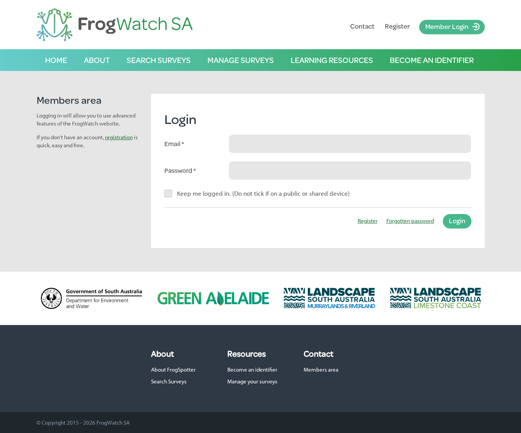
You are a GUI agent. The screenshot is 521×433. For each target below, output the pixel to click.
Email (173, 144)
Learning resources (332, 60)
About (97, 60)
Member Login (446, 26)
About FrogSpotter (173, 369)
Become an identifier (432, 60)
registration (119, 137)
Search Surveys (169, 381)
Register (397, 26)
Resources (246, 353)
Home (56, 60)
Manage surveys (240, 60)
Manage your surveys (252, 381)
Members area (321, 369)
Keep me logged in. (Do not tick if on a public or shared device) (263, 193)
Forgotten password (410, 220)
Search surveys (159, 60)
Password (178, 170)
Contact (362, 26)
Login (457, 220)
